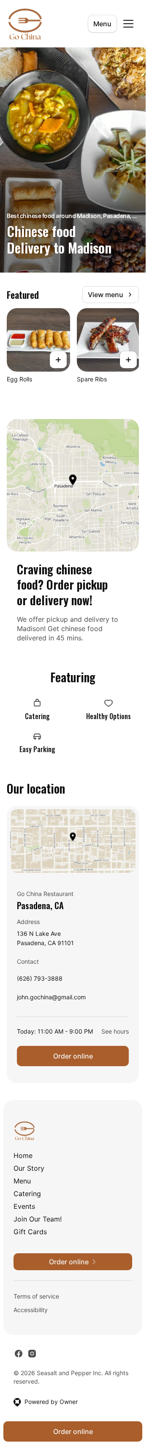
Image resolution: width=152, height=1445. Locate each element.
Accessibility (31, 1309)
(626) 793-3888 (39, 980)
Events (24, 1206)
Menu (102, 23)
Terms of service (36, 1296)
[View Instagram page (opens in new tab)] (32, 1353)
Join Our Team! (38, 1219)
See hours (115, 1031)
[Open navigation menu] (128, 23)
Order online (73, 1056)
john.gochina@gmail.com (51, 999)
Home (23, 1155)
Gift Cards (30, 1231)
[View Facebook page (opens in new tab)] (19, 1353)
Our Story (29, 1168)
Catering (27, 1193)
